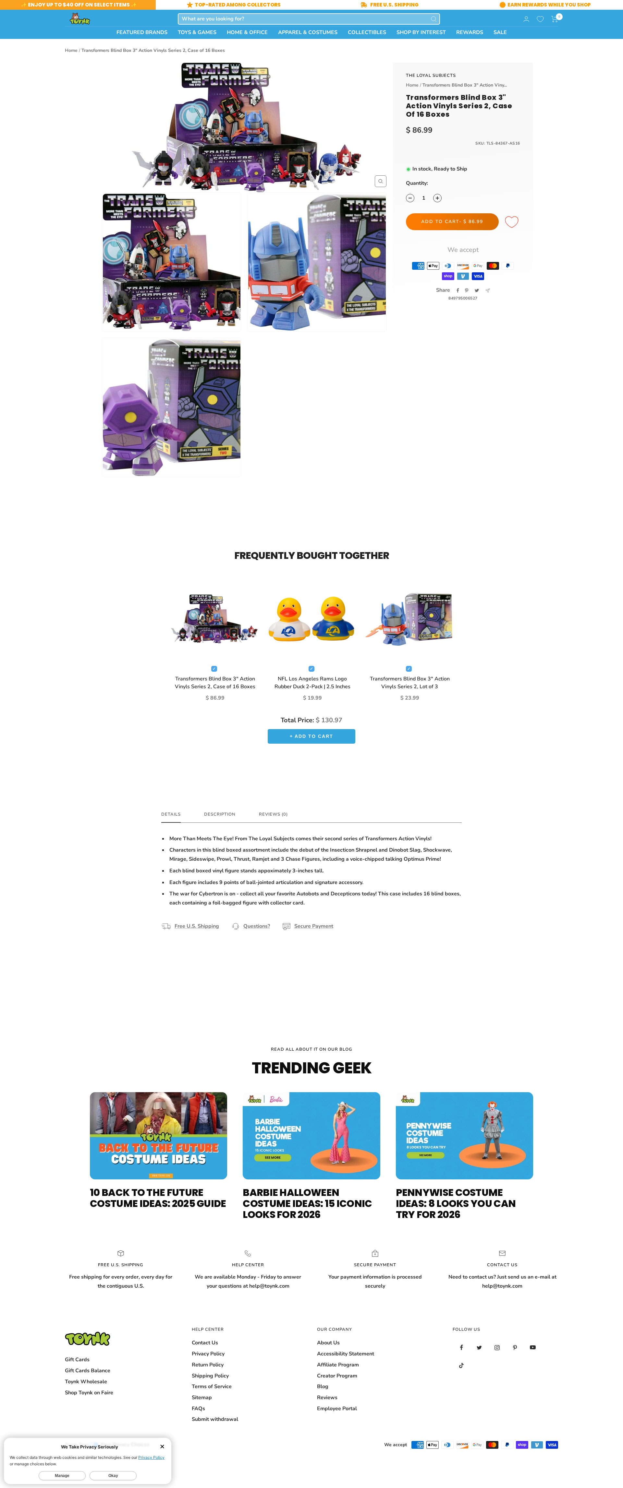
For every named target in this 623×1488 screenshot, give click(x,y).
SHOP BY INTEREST (421, 32)
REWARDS (469, 32)
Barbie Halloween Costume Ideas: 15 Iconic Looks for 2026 (307, 1204)
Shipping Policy (210, 1375)
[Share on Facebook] (458, 290)
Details (171, 814)
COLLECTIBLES (367, 32)
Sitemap (202, 1397)
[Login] (526, 19)
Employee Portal (337, 1408)
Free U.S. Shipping (197, 926)
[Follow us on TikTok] (461, 1365)
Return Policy (208, 1364)
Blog (322, 1386)
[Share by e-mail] (487, 291)
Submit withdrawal (215, 1419)
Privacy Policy (208, 1353)
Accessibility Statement (345, 1353)
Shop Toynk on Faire (89, 1392)
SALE (500, 32)
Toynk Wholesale (86, 1381)
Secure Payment (313, 926)
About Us (328, 1342)
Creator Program (337, 1375)
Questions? (256, 926)
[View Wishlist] (540, 19)
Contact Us (205, 1342)
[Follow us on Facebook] (461, 1347)
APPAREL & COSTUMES (307, 32)
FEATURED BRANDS (141, 32)
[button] (554, 19)
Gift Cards (77, 1359)
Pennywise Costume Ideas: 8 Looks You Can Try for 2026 (456, 1204)
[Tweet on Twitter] (477, 290)
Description (220, 814)
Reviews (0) (273, 814)
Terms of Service (212, 1386)
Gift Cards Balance (87, 1370)
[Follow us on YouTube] (533, 1347)
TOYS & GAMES (197, 32)
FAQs (198, 1408)
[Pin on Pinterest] (466, 290)
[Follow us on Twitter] (479, 1347)
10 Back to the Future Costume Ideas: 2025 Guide (158, 1198)
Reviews (327, 1397)
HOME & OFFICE (247, 32)
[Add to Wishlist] (512, 222)
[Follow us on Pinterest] (515, 1347)
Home (71, 50)
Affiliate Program (338, 1364)
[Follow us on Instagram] (497, 1347)
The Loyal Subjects (431, 75)
